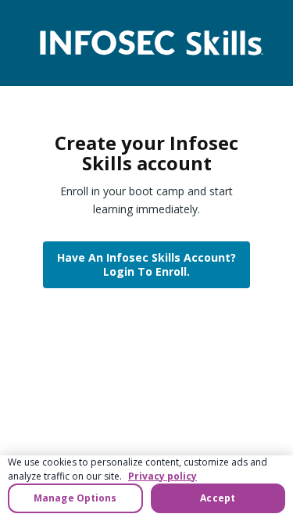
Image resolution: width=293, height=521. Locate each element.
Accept (217, 498)
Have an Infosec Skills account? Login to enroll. (146, 264)
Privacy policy (162, 476)
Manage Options (75, 498)
